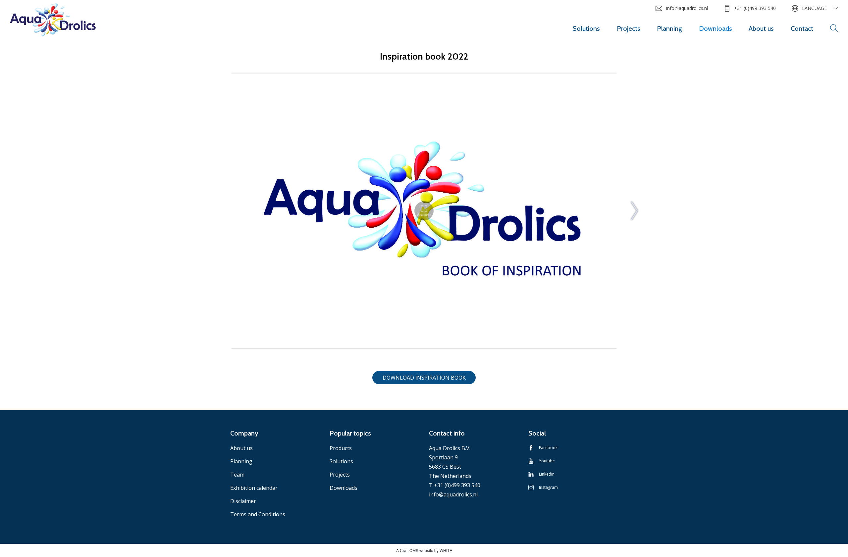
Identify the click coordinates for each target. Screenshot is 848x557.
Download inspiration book (424, 377)
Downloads (715, 28)
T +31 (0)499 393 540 (454, 485)
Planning (669, 28)
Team (237, 474)
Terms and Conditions (257, 514)
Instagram (548, 487)
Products (341, 448)
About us (761, 28)
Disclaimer (243, 501)
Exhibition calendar (254, 487)
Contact (802, 28)
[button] (834, 28)
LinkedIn (547, 474)
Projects (628, 28)
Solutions (586, 28)
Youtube (547, 461)
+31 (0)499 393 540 (755, 8)
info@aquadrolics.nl (687, 8)
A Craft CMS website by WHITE (424, 550)
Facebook (548, 447)
